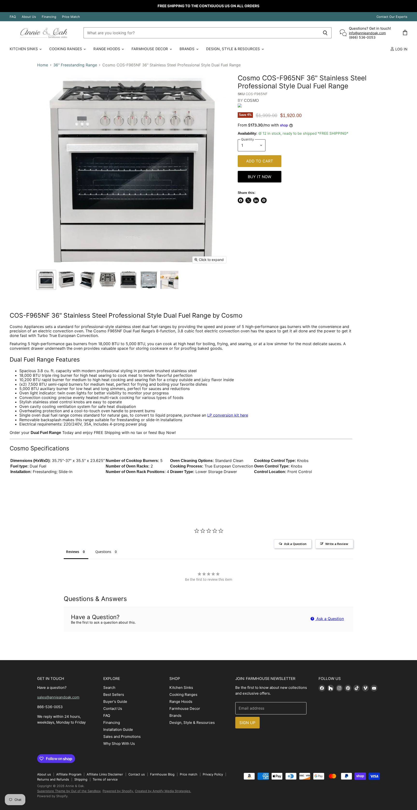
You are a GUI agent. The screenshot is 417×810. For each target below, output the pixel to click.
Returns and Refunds (53, 779)
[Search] (325, 32)
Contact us (136, 774)
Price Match (71, 17)
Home (42, 65)
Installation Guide (118, 729)
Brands (188, 49)
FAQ (13, 17)
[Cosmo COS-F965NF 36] (46, 279)
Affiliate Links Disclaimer (105, 774)
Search (109, 687)
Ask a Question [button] (295, 544)
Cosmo (251, 100)
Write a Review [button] (336, 544)
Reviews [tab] (72, 551)
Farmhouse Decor (150, 49)
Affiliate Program (68, 774)
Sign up (247, 722)
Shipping (80, 779)
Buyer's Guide (115, 701)
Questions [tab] (103, 551)
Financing (49, 17)
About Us (29, 17)
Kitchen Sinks (24, 49)
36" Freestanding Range (75, 65)
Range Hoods (107, 49)
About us (44, 774)
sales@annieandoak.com (58, 697)
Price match (188, 774)
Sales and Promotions (122, 736)
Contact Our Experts (391, 17)
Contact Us (112, 708)
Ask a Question (329, 618)
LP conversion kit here (227, 415)
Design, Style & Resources (233, 49)
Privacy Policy (213, 774)
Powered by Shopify (52, 796)
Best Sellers (113, 694)
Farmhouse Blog (162, 774)
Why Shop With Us (119, 743)
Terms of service (105, 779)
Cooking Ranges (66, 49)
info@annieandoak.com (367, 33)
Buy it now (259, 176)
